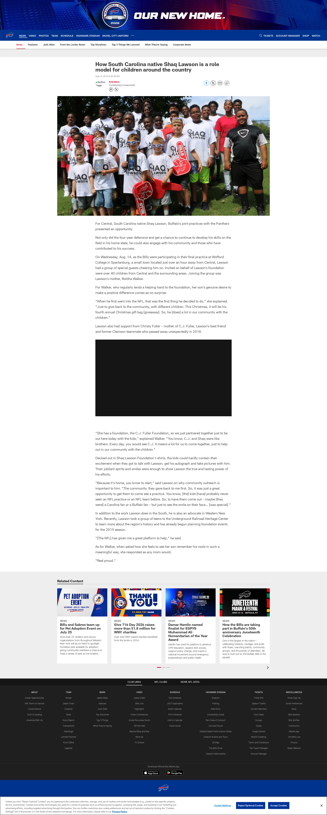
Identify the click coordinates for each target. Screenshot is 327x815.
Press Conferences (139, 714)
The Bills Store (215, 748)
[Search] (260, 35)
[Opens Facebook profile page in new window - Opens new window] (111, 89)
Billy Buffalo (294, 720)
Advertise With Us (34, 720)
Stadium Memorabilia (215, 753)
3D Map (215, 742)
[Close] (321, 805)
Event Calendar (175, 709)
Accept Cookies (278, 805)
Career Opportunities (34, 698)
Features (102, 703)
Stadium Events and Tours (216, 737)
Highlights (139, 709)
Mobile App (294, 731)
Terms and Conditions (259, 742)
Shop (294, 709)
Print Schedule (175, 714)
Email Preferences (294, 703)
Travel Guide (175, 726)
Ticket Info (258, 698)
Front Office (68, 742)
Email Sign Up (294, 698)
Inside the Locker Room (139, 720)
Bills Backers (294, 714)
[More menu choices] (132, 35)
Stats (68, 714)
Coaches (69, 709)
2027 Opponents (175, 703)
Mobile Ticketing (258, 737)
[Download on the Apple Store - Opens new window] (151, 773)
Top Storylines (102, 714)
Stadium (216, 698)
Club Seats (259, 714)
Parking (215, 703)
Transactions (68, 726)
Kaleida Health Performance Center (216, 731)
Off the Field (139, 726)
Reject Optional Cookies (250, 805)
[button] (163, 378)
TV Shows (139, 742)
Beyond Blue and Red (139, 731)
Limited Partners (68, 737)
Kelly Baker (114, 82)
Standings (68, 731)
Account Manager (259, 753)
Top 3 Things (102, 720)
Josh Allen (102, 709)
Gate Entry (215, 709)
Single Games (258, 731)
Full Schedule (175, 698)
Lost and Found (216, 726)
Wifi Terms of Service (34, 703)
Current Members (259, 709)
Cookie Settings (222, 805)
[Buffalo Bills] (163, 788)
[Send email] (220, 84)
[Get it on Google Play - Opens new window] (174, 774)
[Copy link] (227, 83)
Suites (259, 726)
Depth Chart (68, 703)
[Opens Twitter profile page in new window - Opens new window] (116, 89)
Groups (258, 720)
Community (294, 726)
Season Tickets (259, 703)
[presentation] (268, 668)
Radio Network (294, 748)
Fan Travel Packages (259, 748)
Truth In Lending (34, 714)
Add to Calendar (175, 720)
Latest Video (139, 698)
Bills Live (139, 703)
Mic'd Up (139, 737)
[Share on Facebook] (206, 84)
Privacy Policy (119, 811)
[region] (163, 806)
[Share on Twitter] (213, 84)
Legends (68, 748)
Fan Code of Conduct (215, 720)
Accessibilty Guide (215, 714)
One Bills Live (294, 737)
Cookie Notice (34, 709)
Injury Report (68, 720)
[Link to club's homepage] (9, 35)
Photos (294, 742)
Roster (69, 698)
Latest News (102, 698)
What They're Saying (102, 726)
